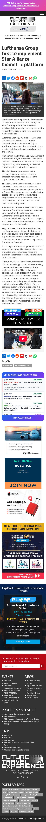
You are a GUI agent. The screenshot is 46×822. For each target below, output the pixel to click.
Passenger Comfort (26, 811)
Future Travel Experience (31, 818)
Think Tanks (32, 698)
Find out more (23, 642)
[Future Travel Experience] (23, 24)
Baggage (14, 811)
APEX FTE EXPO (10, 683)
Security (5, 811)
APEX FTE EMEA (10, 693)
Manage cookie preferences (16, 750)
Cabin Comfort (8, 809)
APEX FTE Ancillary (12, 690)
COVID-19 (34, 800)
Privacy (7, 745)
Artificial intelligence (10, 800)
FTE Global (8, 681)
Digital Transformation (11, 789)
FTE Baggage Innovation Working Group (21, 719)
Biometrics (7, 69)
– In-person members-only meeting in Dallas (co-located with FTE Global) (22, 397)
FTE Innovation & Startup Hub (17, 714)
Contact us (9, 740)
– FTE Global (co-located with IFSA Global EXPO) (23, 383)
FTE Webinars (10, 716)
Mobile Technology (25, 806)
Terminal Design (20, 797)
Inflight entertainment (23, 809)
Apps (4, 792)
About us (8, 735)
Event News (32, 695)
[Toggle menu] (42, 13)
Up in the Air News (35, 685)
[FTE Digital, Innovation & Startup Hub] (23, 473)
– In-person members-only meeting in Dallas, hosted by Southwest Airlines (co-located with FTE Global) (22, 408)
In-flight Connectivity (16, 792)
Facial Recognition (23, 365)
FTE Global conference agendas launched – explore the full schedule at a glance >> (21, 5)
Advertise (8, 738)
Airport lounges (8, 803)
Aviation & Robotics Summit (11, 696)
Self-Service (25, 789)
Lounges (25, 795)
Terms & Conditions (12, 747)
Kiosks (35, 809)
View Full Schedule (22, 418)
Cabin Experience (32, 792)
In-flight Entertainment (11, 795)
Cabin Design (24, 800)
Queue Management (10, 806)
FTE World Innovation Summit (12, 686)
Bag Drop (31, 797)
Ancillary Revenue (36, 795)
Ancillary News (33, 693)
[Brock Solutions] (23, 505)
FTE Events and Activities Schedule (19, 742)
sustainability (7, 797)
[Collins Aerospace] (23, 441)
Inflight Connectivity (23, 803)
